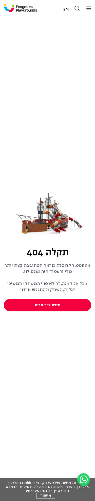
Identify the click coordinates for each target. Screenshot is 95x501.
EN (66, 9)
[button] (88, 8)
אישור (45, 495)
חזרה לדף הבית (47, 305)
